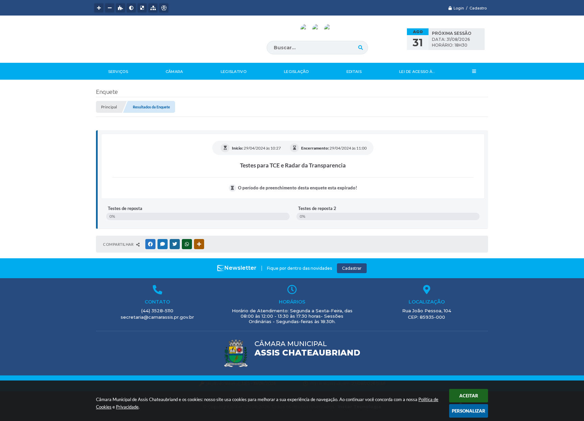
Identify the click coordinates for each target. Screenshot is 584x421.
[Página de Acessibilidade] (163, 7)
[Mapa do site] (152, 7)
